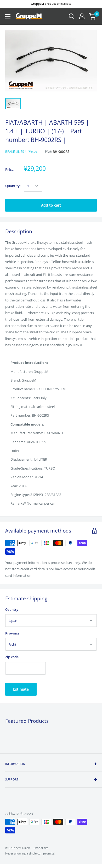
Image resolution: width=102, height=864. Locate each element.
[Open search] (72, 16)
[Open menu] (7, 16)
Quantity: (13, 185)
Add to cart (51, 205)
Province (12, 633)
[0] (92, 16)
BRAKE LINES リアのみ (21, 151)
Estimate (21, 689)
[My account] (81, 16)
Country (11, 609)
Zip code (12, 657)
